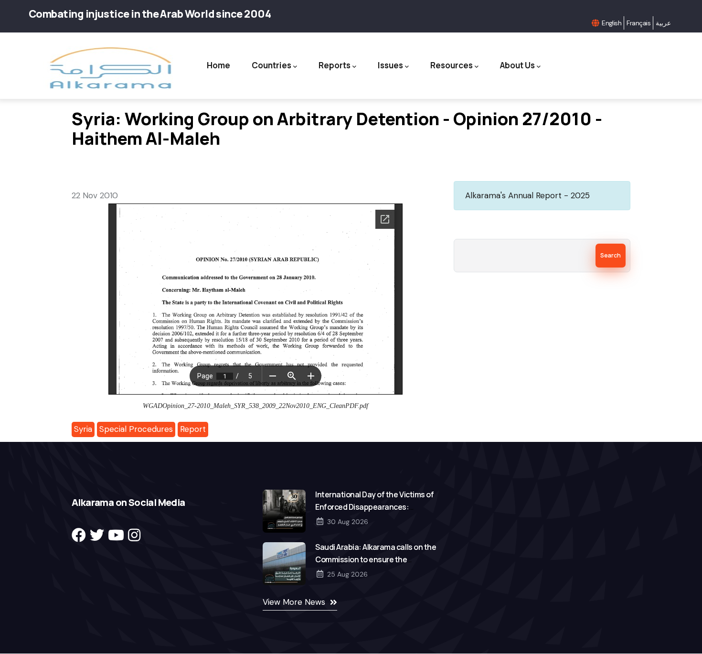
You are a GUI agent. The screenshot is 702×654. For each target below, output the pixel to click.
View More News (294, 602)
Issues (390, 65)
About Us (517, 65)
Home (218, 65)
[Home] (109, 68)
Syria (83, 429)
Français (638, 23)
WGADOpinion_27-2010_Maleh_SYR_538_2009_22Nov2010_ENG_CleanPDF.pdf (255, 405)
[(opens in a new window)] (79, 535)
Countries (271, 65)
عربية (663, 23)
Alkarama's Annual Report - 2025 (527, 195)
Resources (451, 65)
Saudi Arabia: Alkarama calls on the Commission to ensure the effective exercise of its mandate (375, 559)
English (611, 23)
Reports (335, 65)
